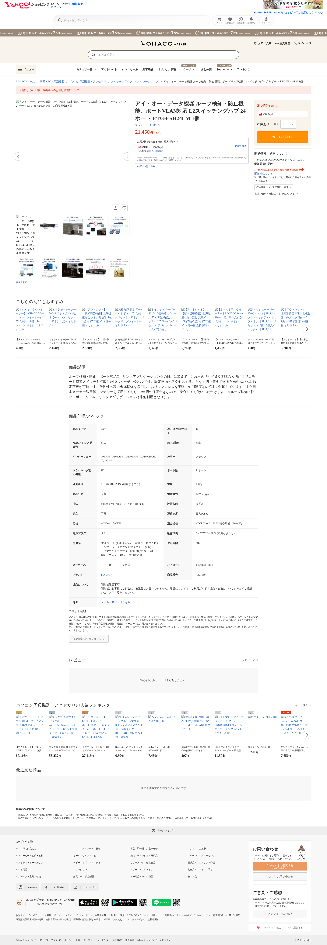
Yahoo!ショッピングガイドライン (154, 940)
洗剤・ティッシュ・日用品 (144, 855)
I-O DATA (154, 125)
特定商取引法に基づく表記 (226, 915)
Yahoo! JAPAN (263, 12)
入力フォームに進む (280, 913)
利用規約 (117, 940)
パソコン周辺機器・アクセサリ (87, 81)
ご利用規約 (168, 915)
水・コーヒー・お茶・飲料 (29, 855)
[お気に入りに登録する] (124, 208)
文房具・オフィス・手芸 (200, 869)
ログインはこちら (146, 166)
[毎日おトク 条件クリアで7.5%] (163, 32)
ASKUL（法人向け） (114, 919)
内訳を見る (241, 146)
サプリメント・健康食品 (142, 862)
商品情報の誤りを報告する (89, 638)
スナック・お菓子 (197, 848)
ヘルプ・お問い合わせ (280, 876)
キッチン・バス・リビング (201, 855)
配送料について (263, 173)
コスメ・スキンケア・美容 (86, 848)
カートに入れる (282, 137)
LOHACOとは (35, 915)
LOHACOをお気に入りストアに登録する (282, 927)
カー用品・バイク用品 (141, 876)
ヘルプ (319, 12)
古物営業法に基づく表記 (58, 919)
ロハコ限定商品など (26, 848)
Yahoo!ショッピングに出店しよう (294, 12)
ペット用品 (21, 869)
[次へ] (127, 156)
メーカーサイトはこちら (115, 602)
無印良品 (192, 876)
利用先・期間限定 (155, 151)
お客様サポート (52, 915)
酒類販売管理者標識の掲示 (29, 919)
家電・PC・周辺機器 (52, 81)
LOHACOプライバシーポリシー (143, 915)
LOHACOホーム (25, 81)
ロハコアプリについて (49, 904)
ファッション (80, 869)
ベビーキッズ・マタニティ (86, 862)
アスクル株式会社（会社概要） (143, 919)
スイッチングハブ (121, 81)
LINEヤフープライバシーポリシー (56, 940)
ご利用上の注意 (117, 915)
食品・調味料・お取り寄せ (144, 848)
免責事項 (129, 940)
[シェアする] (115, 208)
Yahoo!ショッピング (26, 940)
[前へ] (18, 156)
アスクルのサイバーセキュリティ (193, 915)
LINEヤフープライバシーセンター (93, 940)
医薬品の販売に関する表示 (87, 919)
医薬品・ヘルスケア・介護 (201, 862)
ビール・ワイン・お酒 (84, 855)
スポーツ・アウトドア (141, 869)
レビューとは (250, 660)
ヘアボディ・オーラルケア (29, 862)
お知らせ (20, 915)
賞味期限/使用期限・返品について (274, 193)
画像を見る (21, 282)
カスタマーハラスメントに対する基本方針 (84, 915)
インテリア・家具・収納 (28, 876)
